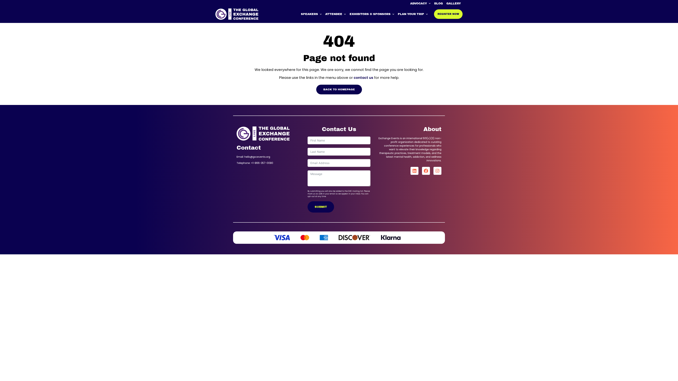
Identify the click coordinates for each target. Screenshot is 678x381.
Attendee (333, 14)
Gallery (453, 3)
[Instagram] (437, 171)
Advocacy (418, 3)
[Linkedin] (414, 171)
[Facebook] (426, 171)
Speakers (309, 14)
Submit (321, 206)
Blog (438, 3)
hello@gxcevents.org (257, 157)
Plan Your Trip (411, 14)
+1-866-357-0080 (262, 163)
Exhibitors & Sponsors (370, 14)
